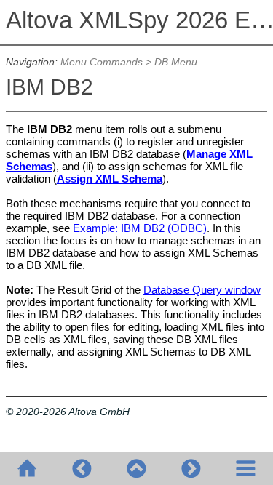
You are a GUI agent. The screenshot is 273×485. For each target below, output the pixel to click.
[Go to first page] (27, 468)
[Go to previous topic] (82, 468)
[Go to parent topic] (136, 468)
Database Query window (202, 290)
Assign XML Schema (109, 178)
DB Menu (175, 62)
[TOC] (245, 468)
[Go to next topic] (191, 468)
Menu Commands (101, 62)
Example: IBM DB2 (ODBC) (140, 228)
